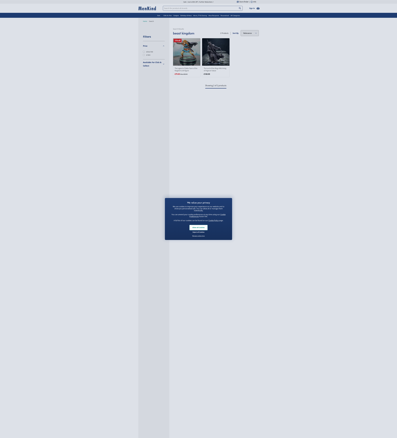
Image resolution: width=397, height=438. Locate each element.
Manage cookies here (198, 236)
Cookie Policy (213, 220)
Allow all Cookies (198, 227)
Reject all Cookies (198, 232)
